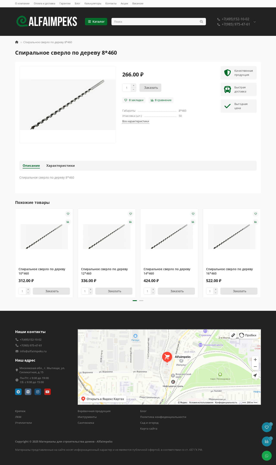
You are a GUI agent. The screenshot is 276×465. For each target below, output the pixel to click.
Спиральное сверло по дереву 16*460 (229, 271)
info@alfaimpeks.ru (33, 351)
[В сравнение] (68, 222)
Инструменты (87, 417)
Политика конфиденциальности (163, 417)
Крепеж (20, 411)
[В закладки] (68, 214)
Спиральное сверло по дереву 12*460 (104, 271)
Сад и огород (149, 423)
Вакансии (137, 3)
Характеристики (60, 165)
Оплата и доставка (44, 3)
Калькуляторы (93, 3)
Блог (77, 3)
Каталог (99, 21)
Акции (124, 3)
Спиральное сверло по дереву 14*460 (167, 271)
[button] (15, 252)
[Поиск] (201, 21)
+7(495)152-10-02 (235, 19)
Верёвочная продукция (94, 411)
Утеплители (23, 423)
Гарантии (65, 3)
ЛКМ (18, 417)
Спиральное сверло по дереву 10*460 (42, 271)
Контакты (110, 3)
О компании (22, 3)
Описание (31, 165)
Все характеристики (135, 121)
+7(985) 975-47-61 (236, 24)
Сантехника (86, 423)
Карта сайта (148, 428)
